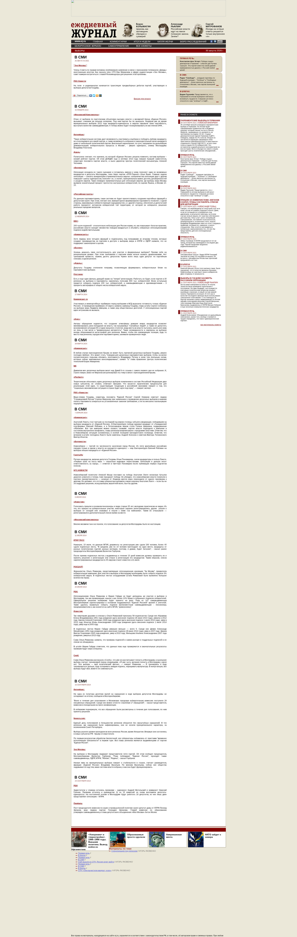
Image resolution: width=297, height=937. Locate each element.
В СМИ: (183, 75)
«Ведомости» (80, 168)
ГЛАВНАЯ (98, 41)
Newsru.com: (79, 718)
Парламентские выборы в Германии (200, 120)
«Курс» (77, 319)
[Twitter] (94, 96)
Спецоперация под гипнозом (124, 851)
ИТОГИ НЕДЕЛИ (142, 41)
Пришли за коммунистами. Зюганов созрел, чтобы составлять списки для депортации (200, 202)
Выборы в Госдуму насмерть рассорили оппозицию (196, 279)
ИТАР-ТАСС (79, 540)
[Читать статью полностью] (199, 69)
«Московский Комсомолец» (86, 115)
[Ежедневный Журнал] (94, 37)
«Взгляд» (78, 248)
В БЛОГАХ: (185, 91)
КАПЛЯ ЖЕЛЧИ (165, 41)
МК (75, 366)
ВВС (76, 221)
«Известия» (79, 502)
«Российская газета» (83, 194)
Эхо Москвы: (80, 749)
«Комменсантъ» (81, 234)
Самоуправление (118, 46)
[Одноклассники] (97, 96)
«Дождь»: (78, 263)
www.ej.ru (80, 41)
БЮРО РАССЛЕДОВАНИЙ (193, 41)
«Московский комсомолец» (86, 520)
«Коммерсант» (80, 348)
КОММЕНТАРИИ (118, 41)
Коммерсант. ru (81, 299)
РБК (75, 786)
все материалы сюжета (210, 325)
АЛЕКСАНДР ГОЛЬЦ (207, 206)
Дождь (77, 152)
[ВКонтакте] (90, 96)
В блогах (185, 186)
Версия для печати (142, 99)
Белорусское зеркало (88, 46)
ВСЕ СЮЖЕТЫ (143, 46)
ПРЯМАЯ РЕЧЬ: (187, 58)
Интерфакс (79, 135)
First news (78, 274)
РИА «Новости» (81, 393)
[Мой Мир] (100, 96)
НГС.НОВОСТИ (80, 470)
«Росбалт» (79, 377)
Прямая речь (187, 155)
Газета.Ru (78, 455)
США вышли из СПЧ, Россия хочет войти (96, 862)
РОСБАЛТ (78, 567)
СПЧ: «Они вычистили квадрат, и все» (94, 870)
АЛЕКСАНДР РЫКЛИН (208, 282)
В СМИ (184, 171)
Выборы (79, 50)
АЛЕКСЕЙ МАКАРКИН (208, 123)
